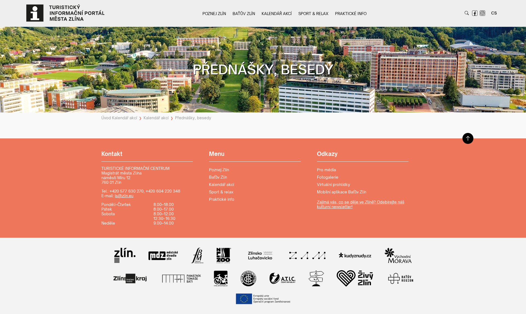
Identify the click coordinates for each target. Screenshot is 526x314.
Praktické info (351, 13)
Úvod (106, 117)
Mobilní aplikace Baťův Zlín (341, 192)
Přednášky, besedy (193, 117)
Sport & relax (313, 13)
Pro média (326, 169)
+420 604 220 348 (163, 191)
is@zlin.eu (124, 195)
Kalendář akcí (277, 13)
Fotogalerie (327, 177)
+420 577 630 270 (127, 191)
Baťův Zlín (244, 13)
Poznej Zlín (214, 13)
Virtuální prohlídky (333, 184)
